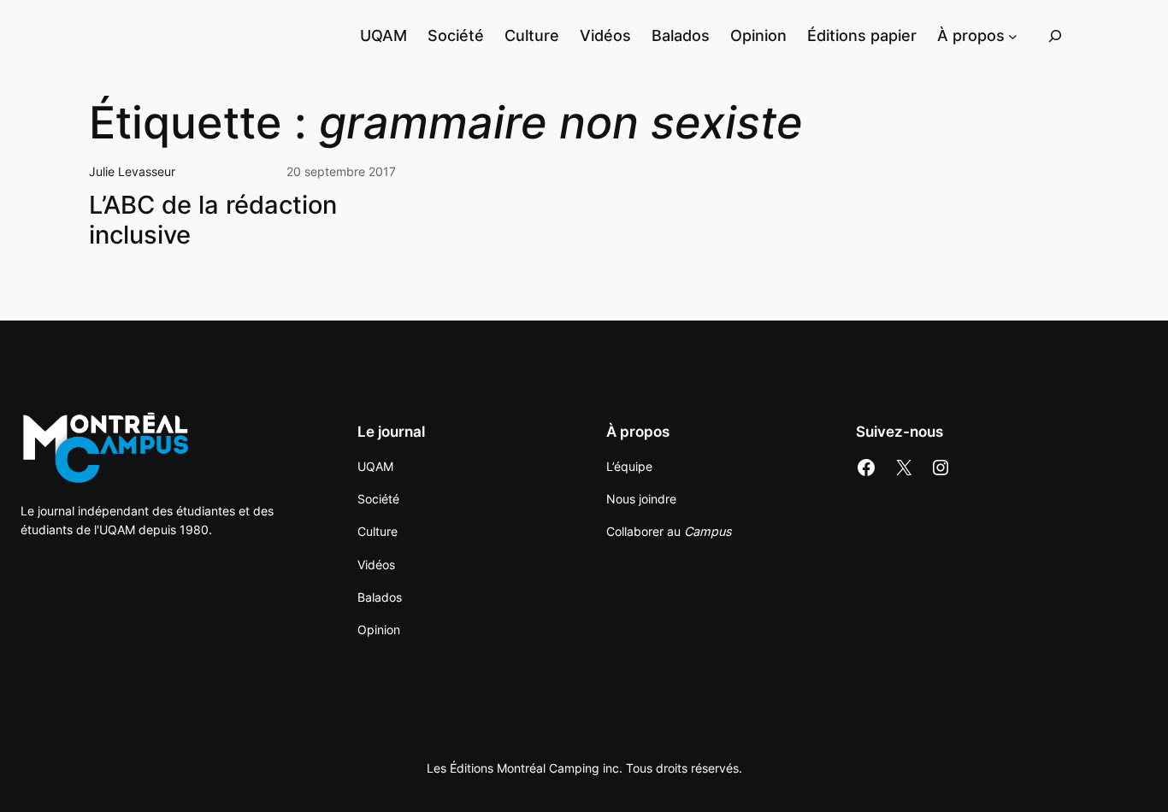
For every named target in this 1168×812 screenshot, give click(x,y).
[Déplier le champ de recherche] (1055, 35)
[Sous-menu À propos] (1013, 35)
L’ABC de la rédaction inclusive (213, 220)
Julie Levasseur (132, 171)
